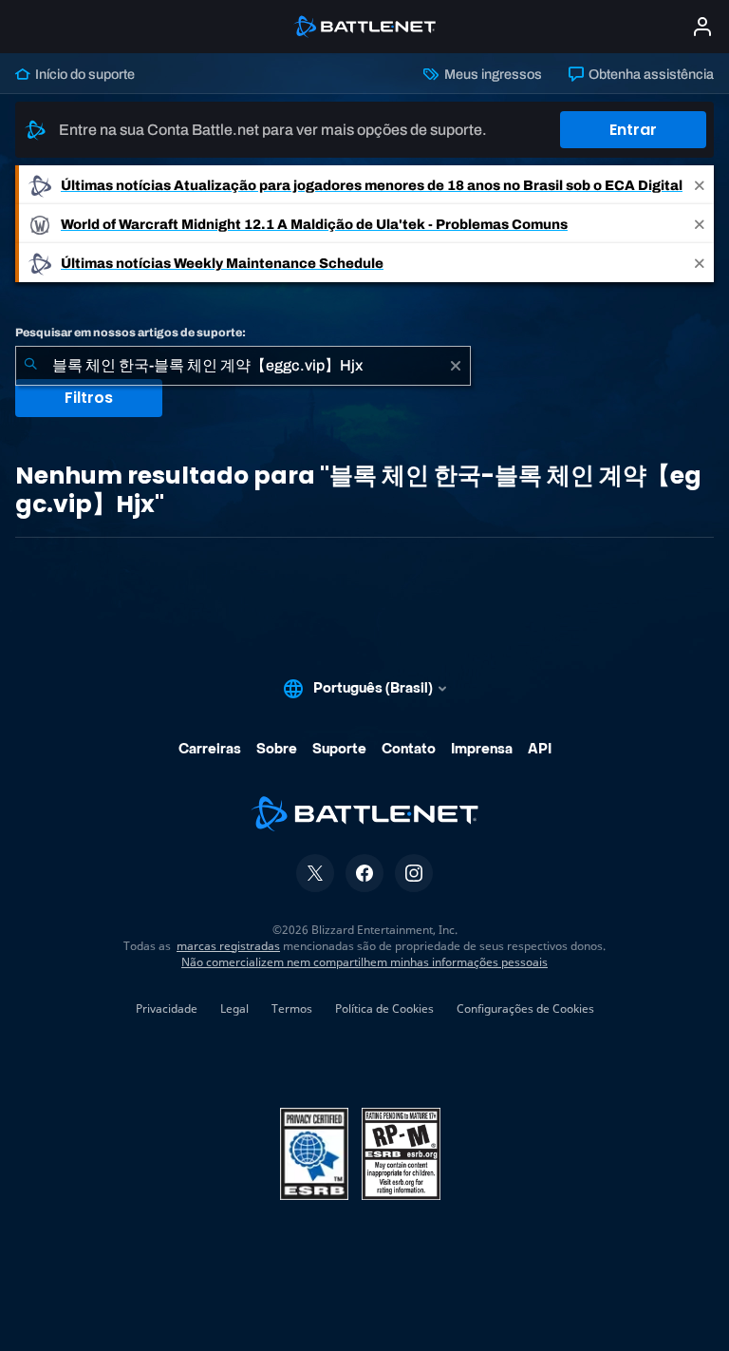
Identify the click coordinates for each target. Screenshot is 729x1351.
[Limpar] (455, 366)
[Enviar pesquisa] (30, 366)
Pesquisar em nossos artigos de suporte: (130, 332)
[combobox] (243, 366)
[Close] (699, 184)
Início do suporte (83, 74)
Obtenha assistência (650, 74)
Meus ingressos (491, 74)
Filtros (89, 398)
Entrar (633, 130)
